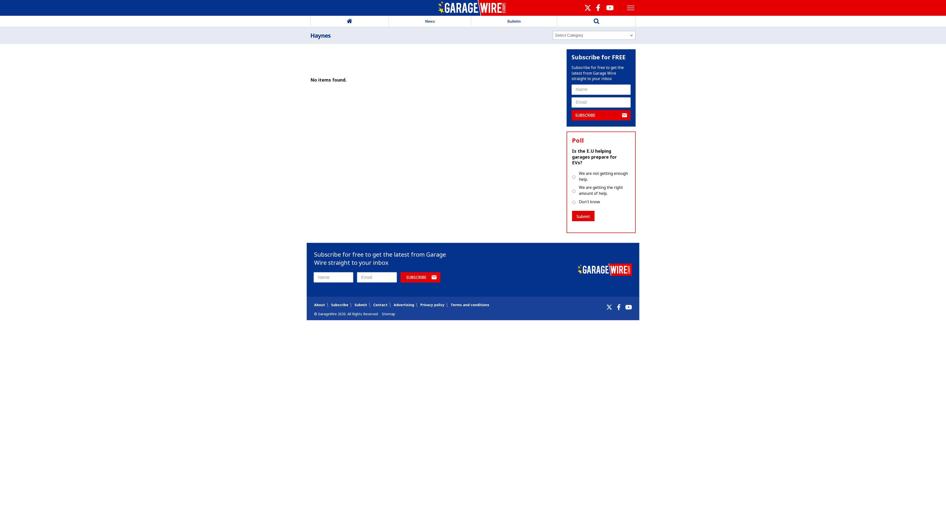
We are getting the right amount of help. (601, 190)
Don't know (589, 201)
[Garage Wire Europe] (473, 8)
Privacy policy (432, 304)
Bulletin (514, 21)
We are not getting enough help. (603, 176)
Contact (380, 304)
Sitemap (388, 314)
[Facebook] (619, 307)
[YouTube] (628, 307)
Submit (583, 216)
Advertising (404, 304)
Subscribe (585, 115)
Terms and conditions (470, 304)
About (319, 304)
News (430, 21)
